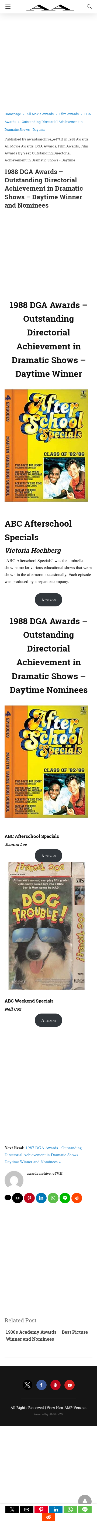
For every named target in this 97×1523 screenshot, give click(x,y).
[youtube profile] (69, 1385)
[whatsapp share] (53, 1198)
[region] (48, 253)
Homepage (13, 114)
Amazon (48, 599)
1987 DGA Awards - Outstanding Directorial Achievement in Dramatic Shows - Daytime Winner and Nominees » (43, 1154)
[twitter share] (8, 1197)
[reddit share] (76, 1198)
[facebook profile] (41, 1385)
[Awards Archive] (50, 5)
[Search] (88, 6)
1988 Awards (78, 139)
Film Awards (69, 114)
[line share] (65, 1198)
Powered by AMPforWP (49, 1414)
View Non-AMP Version (66, 1407)
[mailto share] (17, 1198)
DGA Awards (45, 146)
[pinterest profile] (55, 1385)
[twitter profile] (27, 1385)
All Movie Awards (40, 114)
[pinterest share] (29, 1198)
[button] (12, 1509)
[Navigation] (6, 6)
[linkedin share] (41, 1198)
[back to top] (85, 1501)
